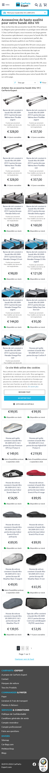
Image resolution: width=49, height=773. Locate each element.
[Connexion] (40, 4)
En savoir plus (33, 386)
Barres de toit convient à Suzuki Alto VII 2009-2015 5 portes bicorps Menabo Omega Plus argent (12, 305)
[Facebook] (34, 764)
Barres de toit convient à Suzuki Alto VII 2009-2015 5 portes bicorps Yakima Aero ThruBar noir (12, 163)
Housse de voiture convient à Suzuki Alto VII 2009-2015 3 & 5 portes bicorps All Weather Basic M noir (36, 574)
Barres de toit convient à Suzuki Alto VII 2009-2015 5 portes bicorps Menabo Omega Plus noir (12, 353)
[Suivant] (31, 648)
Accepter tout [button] (24, 398)
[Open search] (36, 5)
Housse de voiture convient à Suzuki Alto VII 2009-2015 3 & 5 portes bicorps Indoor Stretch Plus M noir (36, 529)
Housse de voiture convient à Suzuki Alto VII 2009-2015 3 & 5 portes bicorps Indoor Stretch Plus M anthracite (13, 530)
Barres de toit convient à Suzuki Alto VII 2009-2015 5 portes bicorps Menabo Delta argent (36, 210)
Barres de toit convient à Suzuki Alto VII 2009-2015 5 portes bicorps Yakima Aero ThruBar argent (12, 115)
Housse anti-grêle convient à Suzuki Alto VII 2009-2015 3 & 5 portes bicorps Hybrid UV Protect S (36, 443)
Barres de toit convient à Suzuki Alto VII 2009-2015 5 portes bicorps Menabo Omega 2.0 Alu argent (36, 257)
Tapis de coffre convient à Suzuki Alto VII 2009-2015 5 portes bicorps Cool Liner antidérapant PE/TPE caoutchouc (36, 618)
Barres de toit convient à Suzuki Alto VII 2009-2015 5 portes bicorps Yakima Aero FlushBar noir (36, 163)
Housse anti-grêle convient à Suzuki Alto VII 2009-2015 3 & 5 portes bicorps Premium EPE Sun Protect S (12, 443)
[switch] (43, 769)
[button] (24, 404)
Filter (44, 82)
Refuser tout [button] (24, 392)
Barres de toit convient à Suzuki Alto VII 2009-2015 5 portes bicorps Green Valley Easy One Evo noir (36, 305)
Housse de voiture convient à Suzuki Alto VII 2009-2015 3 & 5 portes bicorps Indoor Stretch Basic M (13, 487)
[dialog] (24, 386)
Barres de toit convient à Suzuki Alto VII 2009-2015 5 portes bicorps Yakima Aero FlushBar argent (36, 115)
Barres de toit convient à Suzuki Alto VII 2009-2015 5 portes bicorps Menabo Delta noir (12, 210)
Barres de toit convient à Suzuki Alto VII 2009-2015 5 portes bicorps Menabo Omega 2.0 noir (12, 255)
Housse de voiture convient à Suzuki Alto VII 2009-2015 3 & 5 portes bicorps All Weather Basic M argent (12, 574)
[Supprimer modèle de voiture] (44, 13)
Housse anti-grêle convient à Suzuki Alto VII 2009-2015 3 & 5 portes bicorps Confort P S (36, 353)
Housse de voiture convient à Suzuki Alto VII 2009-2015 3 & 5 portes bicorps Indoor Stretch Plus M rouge (36, 487)
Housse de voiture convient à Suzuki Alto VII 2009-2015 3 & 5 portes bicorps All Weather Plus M (13, 618)
